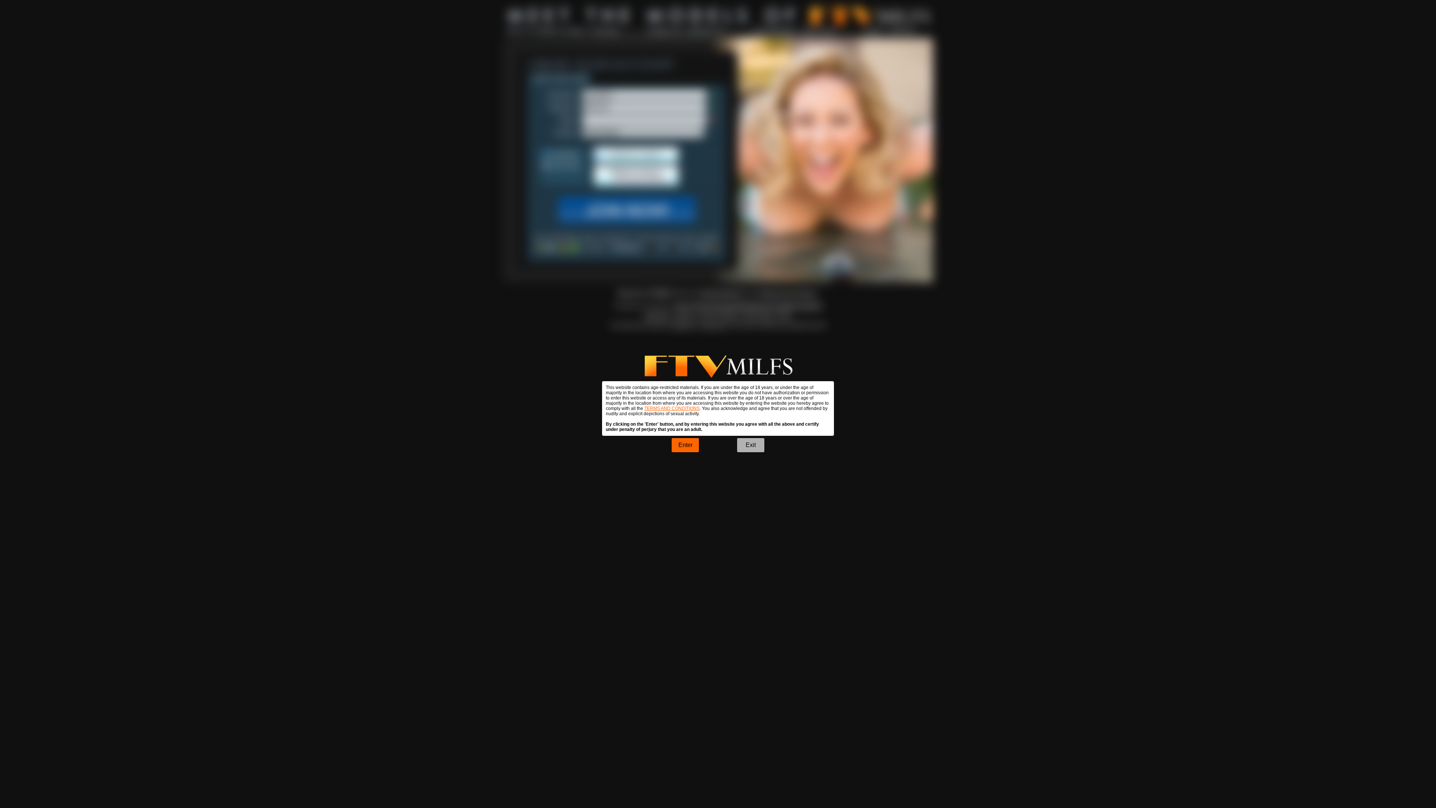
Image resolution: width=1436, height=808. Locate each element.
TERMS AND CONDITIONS (672, 408)
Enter (685, 445)
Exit (751, 445)
